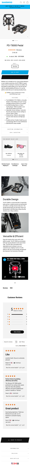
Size (15, 63)
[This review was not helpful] (22, 425)
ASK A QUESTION (15, 132)
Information (14, 448)
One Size (15, 66)
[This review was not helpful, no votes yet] (22, 367)
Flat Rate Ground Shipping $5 (6, 164)
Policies (15, 453)
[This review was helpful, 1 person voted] (20, 396)
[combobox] (21, 345)
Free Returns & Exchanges (15, 164)
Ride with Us (14, 458)
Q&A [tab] (11, 288)
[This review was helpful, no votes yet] (20, 367)
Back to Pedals (16, 440)
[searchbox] (9, 342)
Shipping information (15, 129)
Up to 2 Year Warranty (24, 164)
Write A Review (17, 332)
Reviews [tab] (5, 288)
